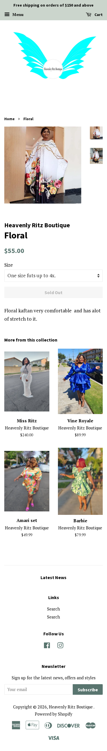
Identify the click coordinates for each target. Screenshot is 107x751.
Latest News (53, 577)
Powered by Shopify (53, 714)
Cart (98, 14)
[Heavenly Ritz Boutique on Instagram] (60, 646)
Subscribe (88, 689)
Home (9, 119)
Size (8, 265)
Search (53, 609)
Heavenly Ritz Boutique (71, 707)
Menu (17, 14)
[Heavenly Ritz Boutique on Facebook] (47, 646)
